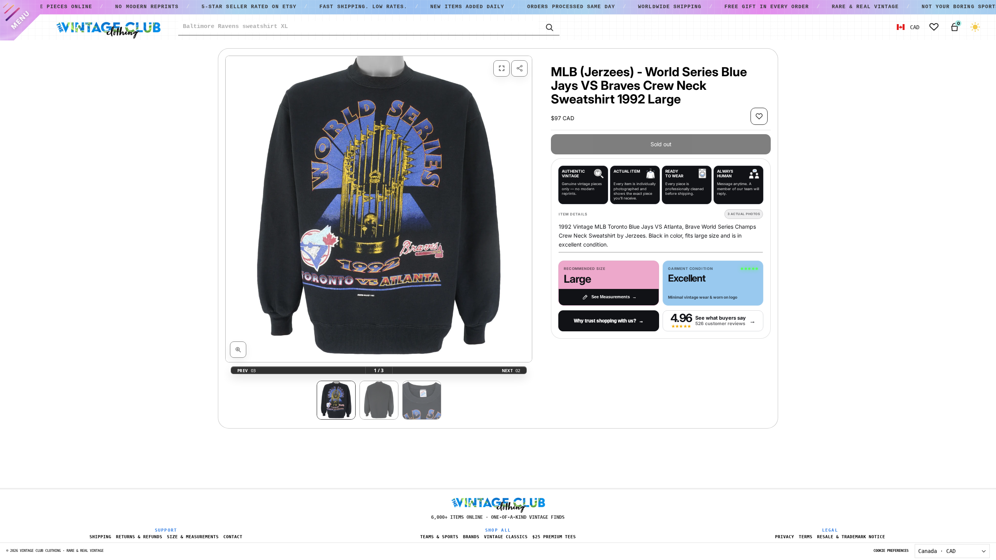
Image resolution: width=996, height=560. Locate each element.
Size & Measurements (193, 536)
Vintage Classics (506, 536)
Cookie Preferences (890, 551)
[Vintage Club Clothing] (108, 27)
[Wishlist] (934, 27)
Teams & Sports (439, 536)
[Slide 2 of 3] (378, 400)
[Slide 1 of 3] (336, 400)
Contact (232, 536)
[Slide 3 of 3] (421, 400)
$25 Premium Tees (554, 536)
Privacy (784, 536)
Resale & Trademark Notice (851, 536)
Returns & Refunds (139, 536)
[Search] (548, 27)
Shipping (100, 536)
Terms (805, 536)
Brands (471, 536)
